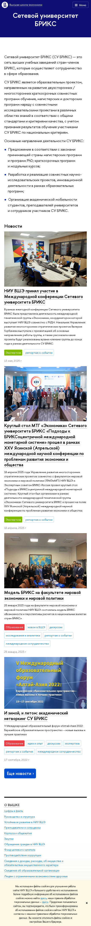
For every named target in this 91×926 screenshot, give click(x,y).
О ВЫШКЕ (11, 805)
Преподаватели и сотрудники (22, 827)
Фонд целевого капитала (19, 850)
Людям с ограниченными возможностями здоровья (36, 876)
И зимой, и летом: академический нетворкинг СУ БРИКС (36, 715)
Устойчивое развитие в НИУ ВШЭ (25, 822)
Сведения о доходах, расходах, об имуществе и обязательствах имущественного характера (33, 863)
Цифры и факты (13, 811)
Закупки (9, 839)
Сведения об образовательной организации (31, 870)
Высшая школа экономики (26, 5)
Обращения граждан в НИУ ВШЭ (24, 844)
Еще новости (19, 773)
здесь (43, 898)
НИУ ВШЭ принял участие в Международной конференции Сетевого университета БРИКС (43, 296)
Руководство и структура (19, 816)
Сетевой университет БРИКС (45, 19)
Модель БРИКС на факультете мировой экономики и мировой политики (42, 595)
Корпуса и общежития (18, 833)
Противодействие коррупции (22, 855)
